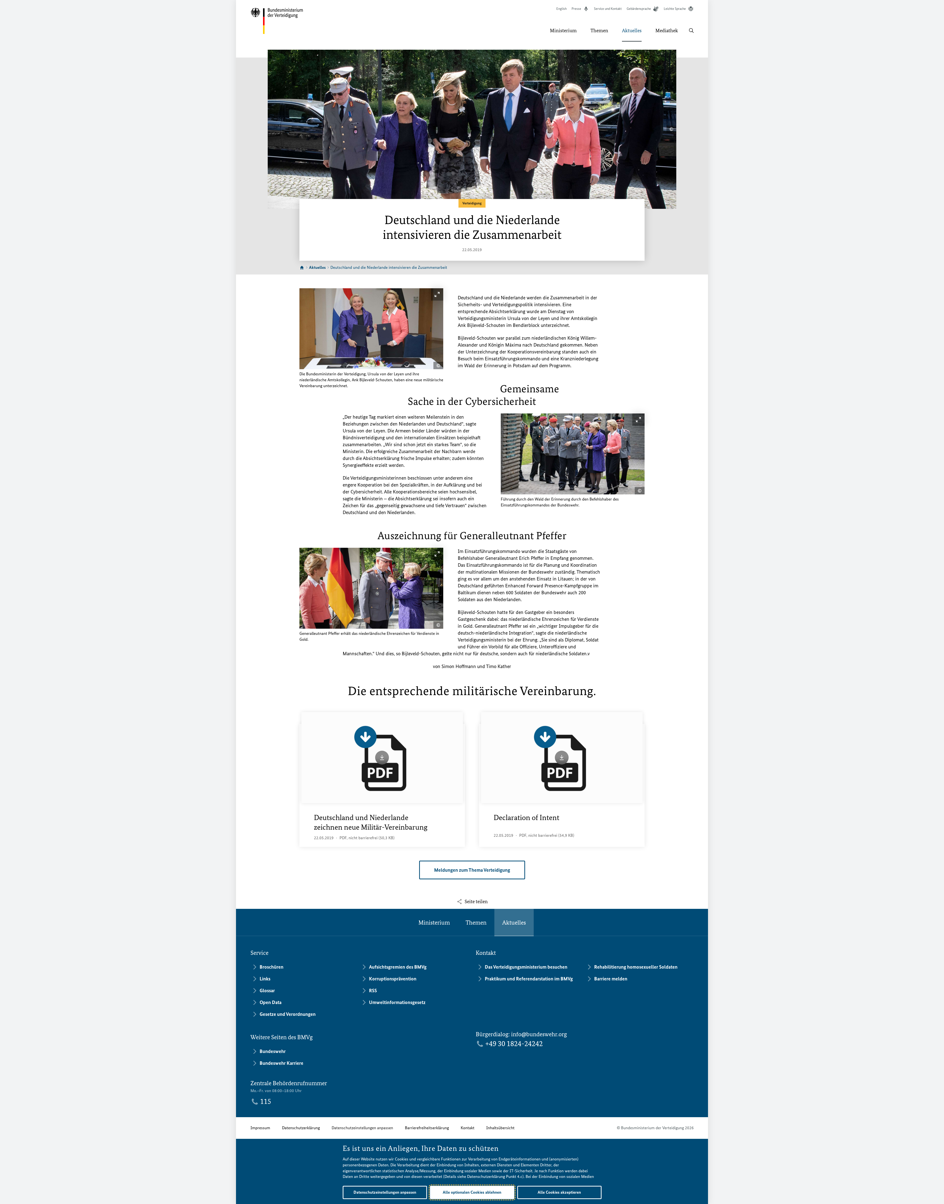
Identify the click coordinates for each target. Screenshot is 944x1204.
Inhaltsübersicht (500, 1127)
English (561, 9)
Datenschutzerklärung (301, 1127)
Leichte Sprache (675, 9)
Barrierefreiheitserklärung (427, 1127)
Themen (476, 922)
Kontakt (467, 1127)
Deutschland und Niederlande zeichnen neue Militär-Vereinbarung (371, 822)
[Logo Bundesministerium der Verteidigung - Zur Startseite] (277, 21)
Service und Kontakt (608, 9)
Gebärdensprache (639, 9)
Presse (576, 9)
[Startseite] (301, 268)
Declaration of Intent (526, 817)
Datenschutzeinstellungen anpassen (362, 1127)
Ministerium (434, 922)
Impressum (260, 1127)
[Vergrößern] (437, 294)
